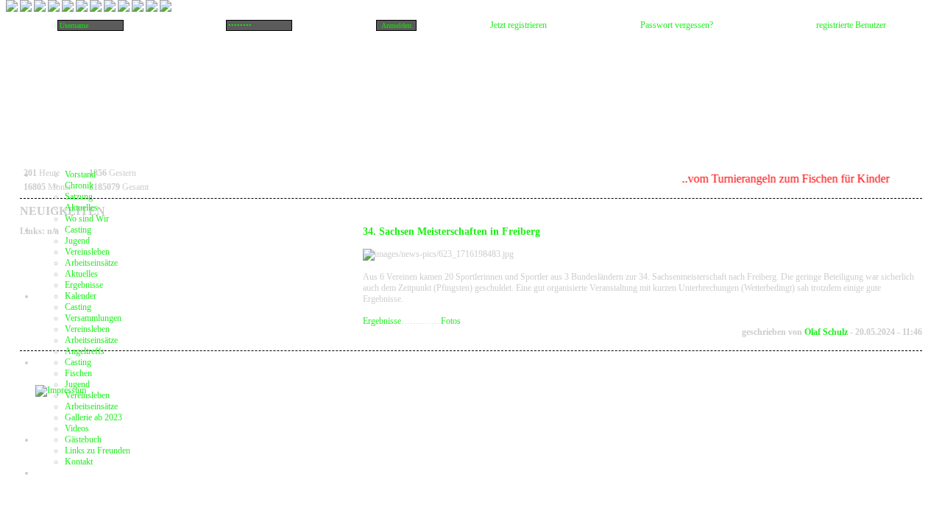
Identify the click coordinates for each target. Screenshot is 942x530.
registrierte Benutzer (851, 25)
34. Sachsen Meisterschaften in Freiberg (451, 231)
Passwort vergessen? (676, 25)
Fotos (451, 321)
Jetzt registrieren (518, 25)
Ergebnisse (382, 321)
